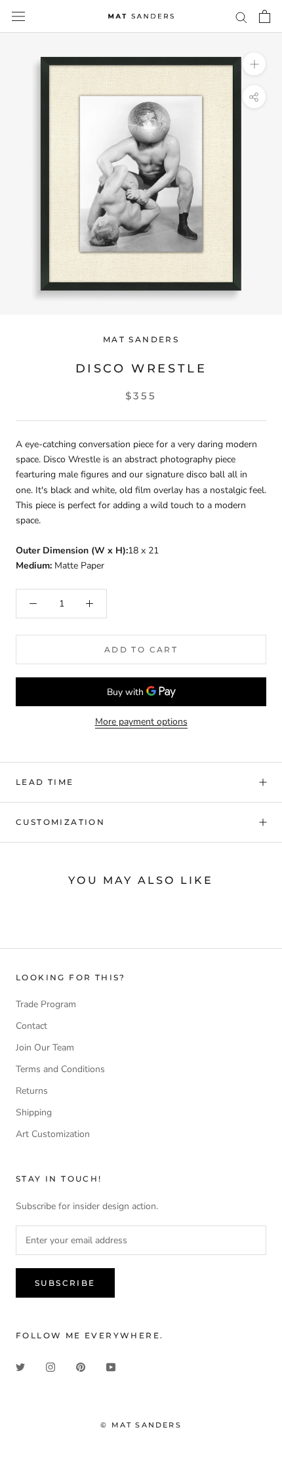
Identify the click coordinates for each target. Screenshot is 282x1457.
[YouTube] (110, 1366)
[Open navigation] (18, 17)
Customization (60, 822)
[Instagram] (50, 1366)
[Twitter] (20, 1366)
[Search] (241, 16)
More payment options (141, 721)
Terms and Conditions (60, 1069)
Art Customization (53, 1134)
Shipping (34, 1112)
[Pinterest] (80, 1366)
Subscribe (65, 1283)
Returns (32, 1091)
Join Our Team (45, 1047)
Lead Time (45, 782)
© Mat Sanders (141, 1424)
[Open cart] (264, 16)
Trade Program (46, 1004)
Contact (31, 1026)
